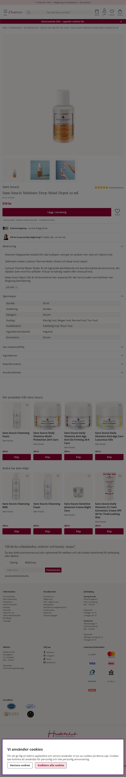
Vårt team (7, 610)
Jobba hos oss (8, 612)
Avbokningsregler (50, 615)
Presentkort (7, 602)
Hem (4, 27)
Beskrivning (9, 246)
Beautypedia (48, 604)
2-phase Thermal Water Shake (22, 268)
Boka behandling (10, 599)
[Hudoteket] (16, 12)
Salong (14, 562)
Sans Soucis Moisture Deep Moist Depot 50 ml (94, 27)
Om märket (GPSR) (13, 347)
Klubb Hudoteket (10, 604)
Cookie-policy (48, 610)
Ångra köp (47, 612)
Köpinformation (12, 364)
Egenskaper (9, 296)
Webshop (30, 562)
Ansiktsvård (16, 27)
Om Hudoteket (9, 596)
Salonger (6, 607)
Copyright (7, 621)
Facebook (50, 652)
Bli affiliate (7, 618)
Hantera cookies (20, 765)
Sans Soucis (10, 187)
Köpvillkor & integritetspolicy (55, 607)
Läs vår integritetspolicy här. (17, 575)
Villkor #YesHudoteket (12, 615)
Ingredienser (10, 355)
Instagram (50, 655)
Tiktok (48, 659)
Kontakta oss (48, 596)
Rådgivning (47, 599)
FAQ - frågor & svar (51, 602)
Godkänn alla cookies (51, 765)
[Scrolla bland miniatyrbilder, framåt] (120, 170)
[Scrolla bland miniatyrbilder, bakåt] (5, 170)
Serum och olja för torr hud (54, 27)
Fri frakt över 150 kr (43, 2)
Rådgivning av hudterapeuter (65, 2)
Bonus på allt (85, 2)
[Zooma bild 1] (63, 94)
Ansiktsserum (31, 27)
